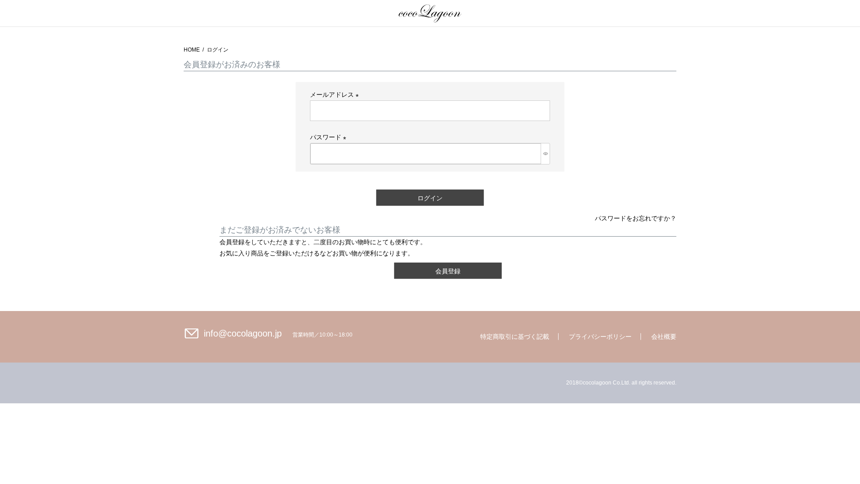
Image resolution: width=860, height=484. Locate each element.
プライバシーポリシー (600, 336)
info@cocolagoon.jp (243, 333)
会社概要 (663, 336)
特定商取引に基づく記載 (514, 336)
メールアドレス (336, 94)
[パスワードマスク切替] (545, 153)
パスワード (329, 137)
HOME (192, 50)
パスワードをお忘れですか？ (635, 218)
